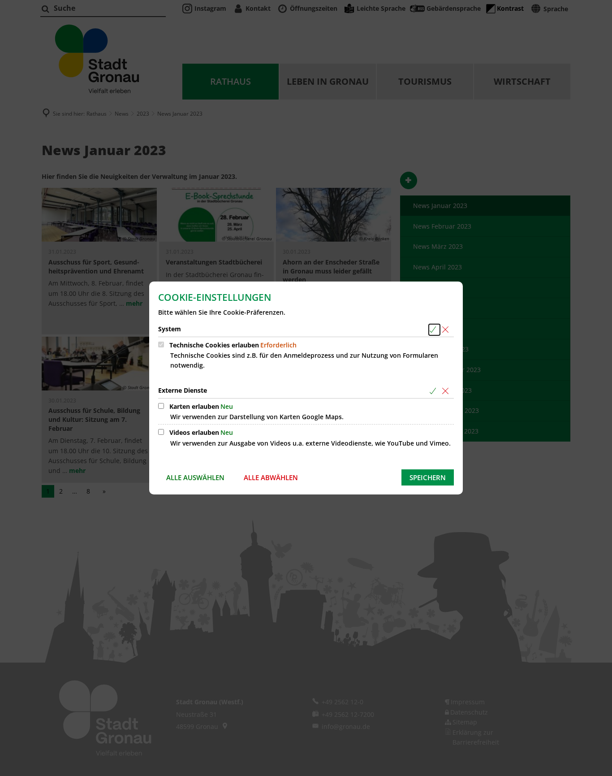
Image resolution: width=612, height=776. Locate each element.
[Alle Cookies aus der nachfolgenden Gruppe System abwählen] (447, 329)
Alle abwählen (271, 477)
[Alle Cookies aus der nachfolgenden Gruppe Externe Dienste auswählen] (434, 391)
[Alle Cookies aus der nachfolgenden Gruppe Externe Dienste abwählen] (447, 391)
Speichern (427, 477)
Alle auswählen (195, 477)
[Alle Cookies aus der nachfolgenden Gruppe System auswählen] (434, 329)
